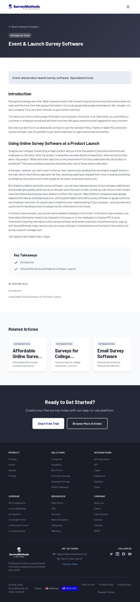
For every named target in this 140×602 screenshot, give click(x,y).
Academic (56, 464)
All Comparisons (17, 502)
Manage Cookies (106, 592)
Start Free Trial (48, 423)
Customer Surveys (60, 475)
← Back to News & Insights (24, 26)
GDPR (97, 530)
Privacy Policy (106, 584)
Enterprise (56, 459)
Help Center (57, 502)
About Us (99, 502)
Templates (56, 525)
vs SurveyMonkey (17, 508)
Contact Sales (70, 564)
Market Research (60, 486)
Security (98, 525)
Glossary (55, 514)
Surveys (13, 459)
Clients (97, 508)
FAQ (53, 508)
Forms (12, 464)
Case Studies (101, 514)
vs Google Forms (17, 519)
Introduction (15, 290)
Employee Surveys (60, 481)
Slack (97, 486)
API (96, 464)
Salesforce (99, 475)
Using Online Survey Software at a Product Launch (35, 296)
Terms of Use (88, 584)
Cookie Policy (124, 584)
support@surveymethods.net (72, 553)
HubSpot (98, 481)
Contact (98, 519)
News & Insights (59, 519)
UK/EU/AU (71, 588)
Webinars (56, 530)
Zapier (97, 470)
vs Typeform (15, 514)
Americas (53, 588)
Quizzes (12, 470)
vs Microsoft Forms (18, 525)
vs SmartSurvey (17, 530)
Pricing (12, 475)
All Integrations (102, 459)
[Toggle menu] (128, 6)
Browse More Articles (87, 423)
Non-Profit (57, 470)
